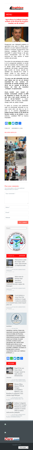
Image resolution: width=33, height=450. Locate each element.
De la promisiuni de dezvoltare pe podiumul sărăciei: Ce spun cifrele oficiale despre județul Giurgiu (15, 161)
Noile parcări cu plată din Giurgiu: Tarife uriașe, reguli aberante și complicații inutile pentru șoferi (16, 263)
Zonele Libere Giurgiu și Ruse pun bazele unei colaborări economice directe (15, 146)
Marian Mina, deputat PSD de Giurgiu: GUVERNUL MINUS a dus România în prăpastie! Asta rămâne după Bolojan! (15, 389)
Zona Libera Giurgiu (21, 381)
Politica (20, 397)
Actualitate (15, 269)
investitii (12, 381)
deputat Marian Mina (15, 398)
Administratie (21, 269)
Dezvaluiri (9, 270)
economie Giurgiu (15, 416)
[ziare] (6, 432)
